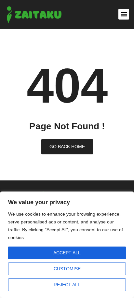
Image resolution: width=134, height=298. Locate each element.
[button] (123, 14)
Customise (67, 268)
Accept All (67, 252)
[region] (67, 245)
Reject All (67, 284)
